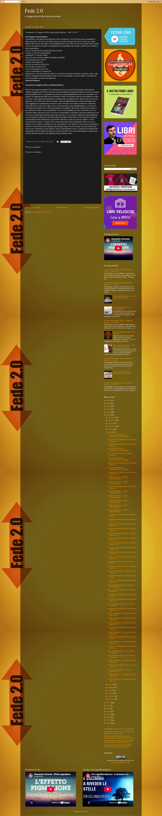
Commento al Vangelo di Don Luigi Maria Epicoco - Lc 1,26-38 (118, 283)
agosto (111, 429)
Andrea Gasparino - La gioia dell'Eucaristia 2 (118, 506)
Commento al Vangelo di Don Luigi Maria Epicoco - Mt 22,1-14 (118, 270)
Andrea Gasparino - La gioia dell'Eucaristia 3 (118, 501)
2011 (108, 717)
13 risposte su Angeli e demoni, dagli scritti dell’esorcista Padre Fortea (119, 732)
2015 (109, 706)
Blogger (85, 811)
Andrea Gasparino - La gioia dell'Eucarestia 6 (118, 482)
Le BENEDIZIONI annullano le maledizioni (118, 729)
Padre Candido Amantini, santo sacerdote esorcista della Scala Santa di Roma (118, 741)
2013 (109, 711)
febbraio (111, 696)
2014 (109, 708)
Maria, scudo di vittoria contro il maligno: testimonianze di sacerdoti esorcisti (118, 746)
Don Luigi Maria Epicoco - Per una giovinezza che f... (120, 670)
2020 (109, 409)
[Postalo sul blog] (64, 142)
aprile (110, 690)
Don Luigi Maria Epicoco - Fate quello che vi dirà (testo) (124, 346)
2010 (109, 720)
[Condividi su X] (66, 142)
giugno (111, 684)
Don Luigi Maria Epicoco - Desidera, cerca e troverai (122, 372)
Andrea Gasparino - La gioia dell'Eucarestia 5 (118, 492)
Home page (62, 207)
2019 (109, 412)
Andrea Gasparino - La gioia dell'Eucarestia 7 (118, 478)
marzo (110, 693)
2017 (109, 703)
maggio (111, 687)
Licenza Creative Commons (120, 762)
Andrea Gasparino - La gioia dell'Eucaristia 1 (118, 511)
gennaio (111, 699)
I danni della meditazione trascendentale (122, 308)
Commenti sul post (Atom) (41, 212)
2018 (109, 415)
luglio (110, 432)
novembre (112, 420)
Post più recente (33, 207)
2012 (109, 714)
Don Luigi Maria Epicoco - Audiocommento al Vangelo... (119, 435)
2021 (109, 406)
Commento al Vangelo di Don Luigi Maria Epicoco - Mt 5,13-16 (118, 321)
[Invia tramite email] (62, 142)
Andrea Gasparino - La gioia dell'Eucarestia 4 (118, 496)
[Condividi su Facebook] (68, 142)
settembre (112, 426)
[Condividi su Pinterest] (70, 142)
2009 (109, 723)
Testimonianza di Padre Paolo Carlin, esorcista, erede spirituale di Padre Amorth (119, 737)
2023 (109, 400)
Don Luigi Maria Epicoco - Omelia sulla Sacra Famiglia (125, 297)
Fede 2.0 (34, 10)
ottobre (111, 423)
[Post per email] (57, 141)
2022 (109, 403)
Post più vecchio (91, 207)
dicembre (111, 417)
